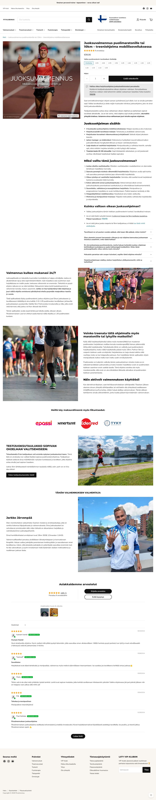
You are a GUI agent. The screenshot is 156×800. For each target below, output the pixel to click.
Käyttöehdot (13, 791)
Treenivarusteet (25, 30)
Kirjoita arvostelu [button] (98, 591)
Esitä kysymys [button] (98, 597)
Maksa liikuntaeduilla (17, 8)
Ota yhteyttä (35, 8)
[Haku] (89, 19)
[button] (89, 50)
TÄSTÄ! (105, 219)
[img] (16, 631)
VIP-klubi (6, 8)
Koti (4, 37)
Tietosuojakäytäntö (96, 761)
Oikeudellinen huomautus (99, 770)
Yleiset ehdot (94, 773)
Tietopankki (66, 30)
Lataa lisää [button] (78, 736)
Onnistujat (79, 30)
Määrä (86, 74)
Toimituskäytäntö (96, 764)
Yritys (28, 8)
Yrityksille (149, 30)
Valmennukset (9, 30)
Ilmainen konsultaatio (106, 30)
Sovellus (138, 30)
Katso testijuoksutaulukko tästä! (21, 475)
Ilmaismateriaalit (125, 30)
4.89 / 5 (63, 593)
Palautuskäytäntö (96, 767)
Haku (4, 791)
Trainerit (40, 30)
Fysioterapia (53, 30)
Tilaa (146, 769)
